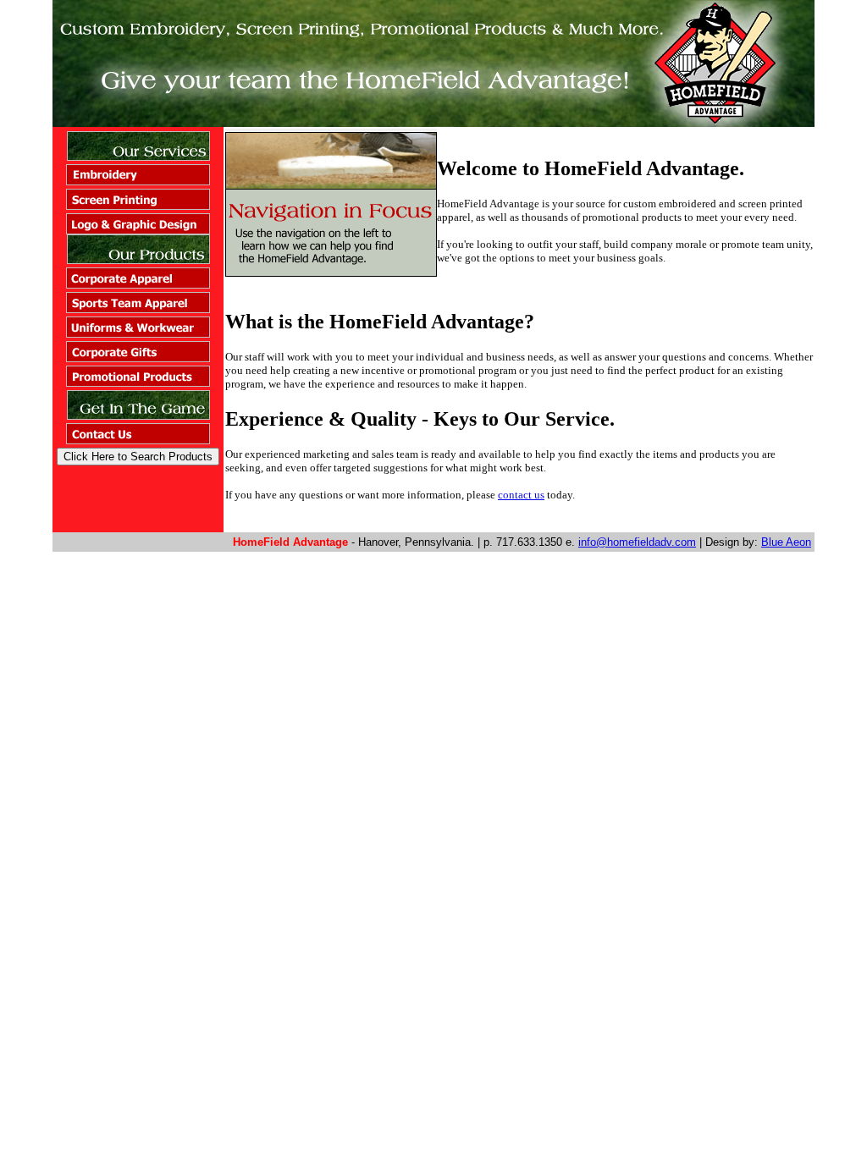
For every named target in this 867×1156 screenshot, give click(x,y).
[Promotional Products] (138, 382)
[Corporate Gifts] (138, 357)
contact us (521, 494)
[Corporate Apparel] (138, 284)
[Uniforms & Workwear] (138, 333)
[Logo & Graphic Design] (138, 230)
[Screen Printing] (138, 205)
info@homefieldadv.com (637, 542)
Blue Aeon (786, 542)
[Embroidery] (138, 180)
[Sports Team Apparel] (138, 308)
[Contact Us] (138, 439)
